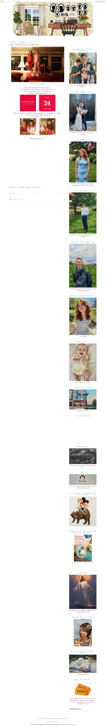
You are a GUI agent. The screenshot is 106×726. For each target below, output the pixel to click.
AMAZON (73, 563)
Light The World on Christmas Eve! (25, 45)
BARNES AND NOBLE (83, 563)
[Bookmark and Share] (16, 199)
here (43, 117)
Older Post (62, 193)
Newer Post (13, 193)
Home (37, 193)
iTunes (93, 563)
